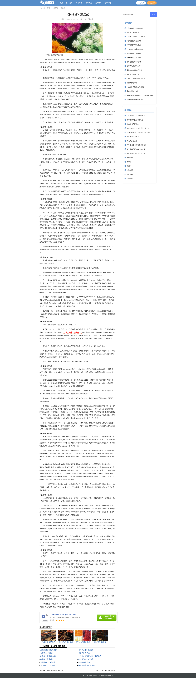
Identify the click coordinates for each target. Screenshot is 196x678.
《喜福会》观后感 (46, 653)
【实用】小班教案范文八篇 (136, 37)
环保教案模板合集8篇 (134, 41)
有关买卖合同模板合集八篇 (136, 149)
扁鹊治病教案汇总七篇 (134, 70)
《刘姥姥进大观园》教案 (135, 28)
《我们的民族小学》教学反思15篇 (138, 132)
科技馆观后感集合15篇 (107, 670)
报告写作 (79, 3)
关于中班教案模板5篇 (134, 45)
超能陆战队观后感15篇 (48, 650)
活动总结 (130, 178)
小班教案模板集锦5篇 (134, 62)
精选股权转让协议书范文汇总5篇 (138, 128)
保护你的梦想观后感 (85, 659)
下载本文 (90, 19)
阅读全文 (83, 19)
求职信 (129, 162)
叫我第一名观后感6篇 (48, 656)
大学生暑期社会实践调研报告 (137, 145)
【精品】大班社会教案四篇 (136, 78)
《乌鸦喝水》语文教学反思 (136, 116)
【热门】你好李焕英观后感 (54, 670)
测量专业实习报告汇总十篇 (136, 153)
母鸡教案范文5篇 (132, 91)
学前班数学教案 (132, 83)
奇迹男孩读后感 (132, 141)
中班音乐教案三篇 (133, 74)
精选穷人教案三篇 (133, 32)
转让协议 (130, 157)
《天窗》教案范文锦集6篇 (135, 87)
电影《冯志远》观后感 (86, 665)
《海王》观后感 (84, 653)
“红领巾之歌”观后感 (47, 665)
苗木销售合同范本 (133, 124)
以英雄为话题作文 (133, 136)
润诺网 (95, 675)
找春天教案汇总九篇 (133, 66)
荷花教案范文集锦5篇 (134, 53)
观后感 (63, 8)
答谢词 (129, 166)
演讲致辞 (98, 3)
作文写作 (55, 8)
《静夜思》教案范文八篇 (135, 99)
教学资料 (108, 3)
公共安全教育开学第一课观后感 (89, 656)
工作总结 (130, 174)
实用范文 (69, 3)
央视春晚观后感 (84, 662)
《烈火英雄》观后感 (47, 662)
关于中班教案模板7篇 (134, 57)
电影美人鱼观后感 (46, 659)
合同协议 (89, 3)
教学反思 (130, 170)
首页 (61, 3)
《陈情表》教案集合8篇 (135, 49)
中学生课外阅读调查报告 (135, 120)
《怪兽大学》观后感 (85, 650)
